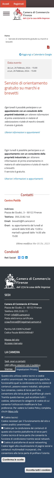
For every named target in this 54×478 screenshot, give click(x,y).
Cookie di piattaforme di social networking (25, 442)
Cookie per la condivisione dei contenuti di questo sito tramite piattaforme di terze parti (24, 429)
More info (13, 411)
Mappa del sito (11, 339)
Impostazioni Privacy (27, 369)
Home (7, 35)
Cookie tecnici (11, 417)
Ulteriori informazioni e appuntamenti (22, 132)
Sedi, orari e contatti (15, 361)
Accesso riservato (13, 343)
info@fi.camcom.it (20, 314)
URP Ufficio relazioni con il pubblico (22, 365)
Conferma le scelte (13, 459)
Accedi (5, 3)
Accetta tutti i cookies (38, 470)
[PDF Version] (48, 47)
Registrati (19, 3)
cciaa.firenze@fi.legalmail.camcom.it (22, 322)
